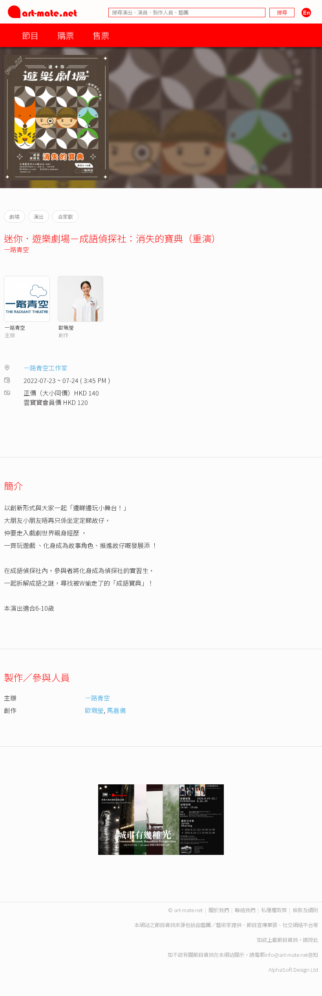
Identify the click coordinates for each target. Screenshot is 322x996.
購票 (65, 35)
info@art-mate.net (286, 954)
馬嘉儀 (116, 710)
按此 (313, 939)
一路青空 (16, 249)
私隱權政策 (274, 910)
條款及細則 (305, 910)
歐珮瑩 (66, 327)
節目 (30, 35)
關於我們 (219, 910)
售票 (101, 35)
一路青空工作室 (46, 367)
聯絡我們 (245, 910)
